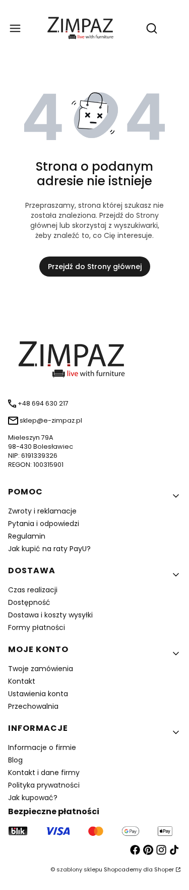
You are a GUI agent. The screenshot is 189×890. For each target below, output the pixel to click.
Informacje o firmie (42, 747)
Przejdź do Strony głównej (95, 267)
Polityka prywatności (44, 785)
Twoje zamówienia (40, 669)
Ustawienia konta (38, 694)
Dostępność (29, 602)
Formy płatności (36, 627)
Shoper (164, 869)
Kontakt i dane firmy (44, 773)
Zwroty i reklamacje (42, 511)
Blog (15, 760)
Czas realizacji (32, 590)
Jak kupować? (32, 798)
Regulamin (26, 536)
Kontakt (21, 681)
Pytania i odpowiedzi (43, 524)
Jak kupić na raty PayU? (49, 549)
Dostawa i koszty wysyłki (50, 615)
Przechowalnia (33, 706)
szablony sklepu (79, 869)
